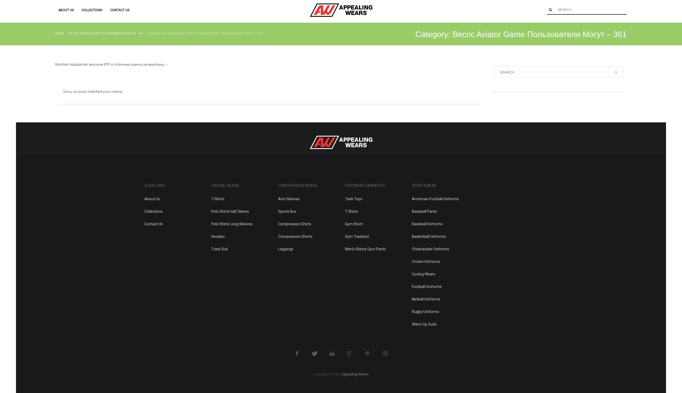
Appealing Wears (355, 374)
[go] (550, 10)
